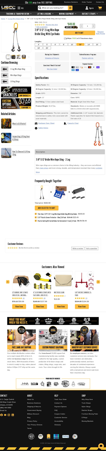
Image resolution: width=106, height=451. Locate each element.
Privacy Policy (32, 421)
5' (47, 44)
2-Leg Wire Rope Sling (16, 18)
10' (72, 44)
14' (89, 44)
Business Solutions (71, 2)
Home (3, 18)
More (38, 172)
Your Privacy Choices (34, 425)
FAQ (56, 410)
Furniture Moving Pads (90, 414)
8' (63, 44)
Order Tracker (87, 2)
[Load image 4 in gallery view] (24, 57)
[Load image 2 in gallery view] (13, 57)
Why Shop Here (87, 399)
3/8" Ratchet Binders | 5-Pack (83, 293)
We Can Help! (52, 69)
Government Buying (34, 410)
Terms (29, 428)
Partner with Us (87, 58)
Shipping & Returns (52, 58)
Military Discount (33, 414)
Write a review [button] (78, 248)
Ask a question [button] (91, 248)
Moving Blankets (87, 421)
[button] (40, 25)
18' (38, 48)
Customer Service (60, 417)
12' (80, 44)
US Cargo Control (50, 443)
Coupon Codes (59, 414)
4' (38, 44)
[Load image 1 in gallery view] (8, 57)
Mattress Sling (59, 292)
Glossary (57, 425)
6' (55, 44)
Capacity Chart (72, 123)
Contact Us (100, 2)
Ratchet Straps (87, 410)
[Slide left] (3, 57)
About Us (30, 399)
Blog (28, 417)
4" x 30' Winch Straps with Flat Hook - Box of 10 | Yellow (42, 293)
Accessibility (58, 421)
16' (97, 44)
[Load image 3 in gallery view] (19, 57)
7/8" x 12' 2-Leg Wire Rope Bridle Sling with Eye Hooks (46, 18)
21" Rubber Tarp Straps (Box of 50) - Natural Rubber (20, 293)
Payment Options (60, 406)
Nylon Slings (86, 406)
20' (47, 48)
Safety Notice (43, 128)
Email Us (3, 410)
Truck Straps (86, 403)
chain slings (44, 168)
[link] (52, 217)
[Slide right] (29, 57)
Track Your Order (60, 399)
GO (70, 7)
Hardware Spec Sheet (46, 123)
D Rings (84, 417)
